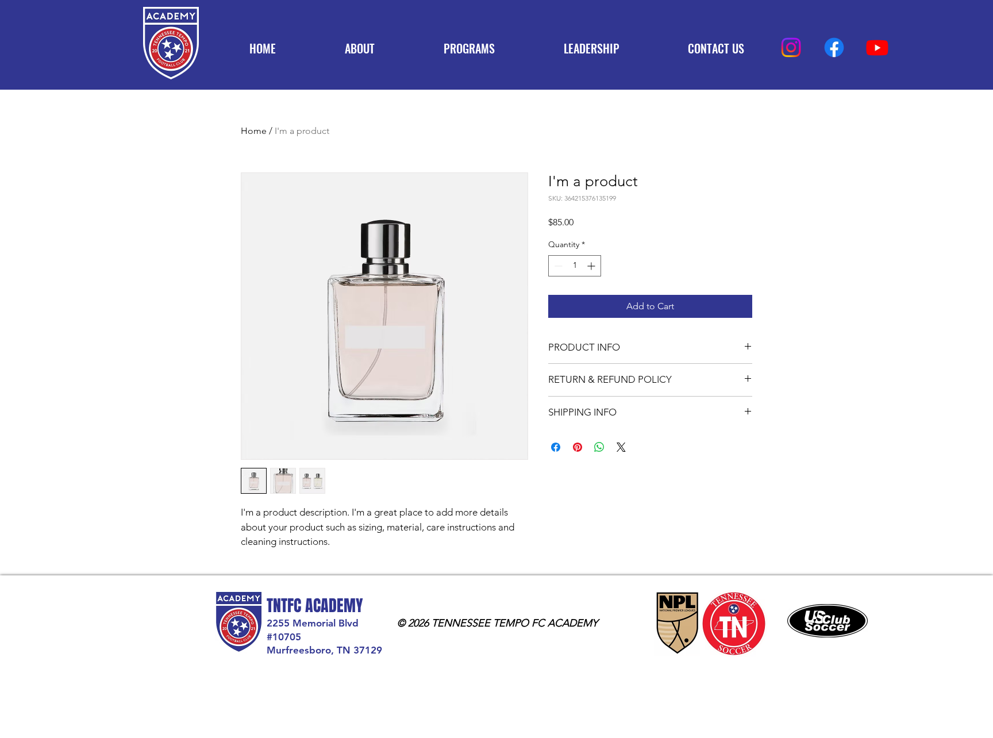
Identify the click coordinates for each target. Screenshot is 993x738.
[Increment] (592, 266)
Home (254, 130)
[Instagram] (791, 47)
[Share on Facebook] (556, 447)
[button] (469, 48)
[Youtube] (877, 47)
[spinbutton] (574, 266)
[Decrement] (557, 266)
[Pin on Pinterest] (577, 447)
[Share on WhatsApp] (599, 447)
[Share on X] (621, 447)
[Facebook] (834, 47)
